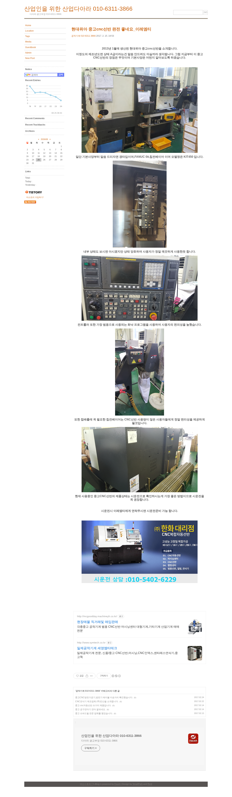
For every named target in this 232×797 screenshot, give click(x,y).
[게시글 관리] (91, 676)
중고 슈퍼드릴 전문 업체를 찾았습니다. (94, 713)
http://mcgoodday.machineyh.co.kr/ (97, 616)
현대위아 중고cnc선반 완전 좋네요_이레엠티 (111, 29)
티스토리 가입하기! (35, 197)
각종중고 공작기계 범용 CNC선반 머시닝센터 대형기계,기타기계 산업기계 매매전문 (128, 628)
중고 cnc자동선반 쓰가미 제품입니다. (93, 705)
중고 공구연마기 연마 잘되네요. (90, 709)
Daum (117, 784)
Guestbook (30, 47)
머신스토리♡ (86, 784)
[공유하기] (87, 676)
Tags (27, 36)
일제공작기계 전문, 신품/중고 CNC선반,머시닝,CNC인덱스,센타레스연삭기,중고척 (127, 654)
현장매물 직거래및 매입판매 (97, 622)
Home (28, 25)
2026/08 (44, 139)
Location (29, 31)
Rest (150, 784)
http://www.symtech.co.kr (91, 642)
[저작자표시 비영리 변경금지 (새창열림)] (116, 675)
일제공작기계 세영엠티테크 (97, 648)
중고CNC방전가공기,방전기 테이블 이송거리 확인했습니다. (104, 697)
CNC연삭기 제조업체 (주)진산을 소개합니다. (97, 701)
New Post (30, 58)
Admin (28, 52)
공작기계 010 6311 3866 (83, 36)
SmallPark (137, 784)
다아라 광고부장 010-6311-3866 (99, 740)
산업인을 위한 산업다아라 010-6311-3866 (78, 8)
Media (28, 41)
